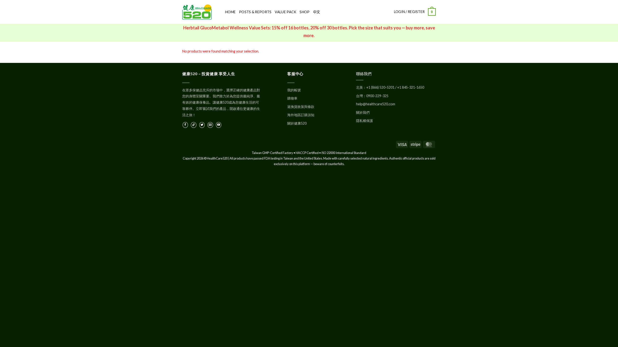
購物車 (292, 98)
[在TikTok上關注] (193, 125)
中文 (316, 12)
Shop (304, 12)
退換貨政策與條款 (300, 107)
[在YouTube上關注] (218, 125)
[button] (432, 12)
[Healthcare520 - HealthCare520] (200, 12)
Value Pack (285, 12)
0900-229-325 (377, 96)
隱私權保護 (364, 121)
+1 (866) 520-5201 (380, 87)
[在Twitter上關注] (202, 125)
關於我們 (363, 112)
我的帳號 (294, 90)
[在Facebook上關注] (185, 125)
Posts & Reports (255, 12)
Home (230, 12)
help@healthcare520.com (375, 104)
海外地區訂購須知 (300, 115)
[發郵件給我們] (210, 125)
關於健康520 (297, 123)
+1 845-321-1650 (410, 87)
